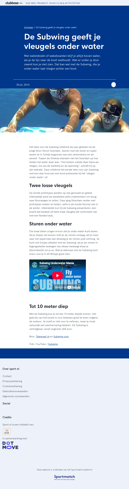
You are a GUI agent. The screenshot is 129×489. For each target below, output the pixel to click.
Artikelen (28, 27)
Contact (7, 376)
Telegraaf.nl (42, 336)
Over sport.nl (11, 369)
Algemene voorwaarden (16, 396)
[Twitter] (14, 410)
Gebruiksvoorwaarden (15, 391)
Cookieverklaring (12, 386)
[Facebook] (4, 410)
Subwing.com (61, 336)
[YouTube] (19, 410)
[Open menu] (123, 10)
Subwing (53, 344)
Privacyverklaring (12, 381)
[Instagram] (9, 410)
